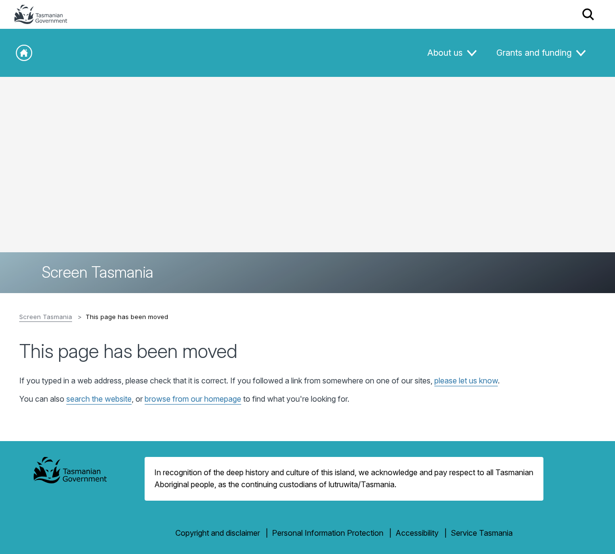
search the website (99, 399)
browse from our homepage (193, 399)
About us (446, 53)
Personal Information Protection (327, 533)
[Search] (588, 14)
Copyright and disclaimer (217, 533)
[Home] (24, 53)
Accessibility (417, 533)
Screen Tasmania (45, 316)
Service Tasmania (482, 533)
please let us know (466, 380)
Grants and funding (535, 53)
